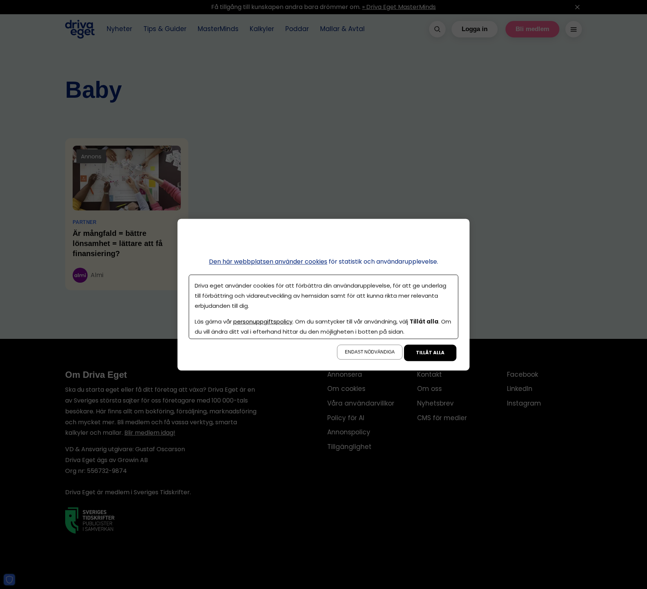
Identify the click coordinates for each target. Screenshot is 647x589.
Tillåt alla (430, 352)
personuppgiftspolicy (262, 321)
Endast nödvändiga (370, 352)
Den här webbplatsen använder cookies (268, 261)
